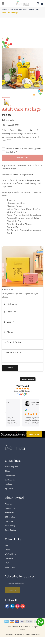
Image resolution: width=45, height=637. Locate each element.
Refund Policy (10, 567)
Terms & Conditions (33, 634)
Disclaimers (9, 634)
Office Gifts (33, 9)
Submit (10, 368)
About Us (8, 504)
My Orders (9, 488)
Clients (7, 549)
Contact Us (9, 558)
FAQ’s (7, 563)
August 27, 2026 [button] (13, 125)
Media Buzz (9, 512)
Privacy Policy (19, 634)
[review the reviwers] (21, 410)
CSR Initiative (10, 517)
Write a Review (27, 379)
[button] (3, 3)
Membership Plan (11, 466)
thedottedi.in (25, 627)
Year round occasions (18, 9)
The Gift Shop (10, 525)
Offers (7, 471)
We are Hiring (10, 554)
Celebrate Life (10, 480)
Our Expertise (10, 508)
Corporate (9, 521)
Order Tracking (10, 530)
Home (4, 9)
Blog (6, 545)
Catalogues (9, 484)
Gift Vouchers (10, 475)
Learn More (34, 434)
